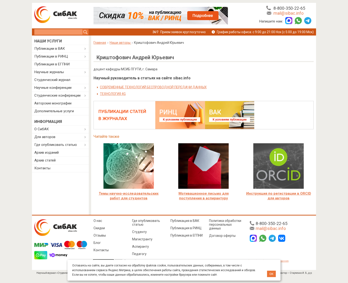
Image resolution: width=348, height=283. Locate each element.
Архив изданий (46, 152)
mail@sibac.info (288, 13)
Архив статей (45, 160)
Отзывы (100, 235)
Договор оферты (222, 236)
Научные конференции (52, 87)
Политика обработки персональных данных (225, 224)
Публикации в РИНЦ (51, 56)
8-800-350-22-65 (289, 8)
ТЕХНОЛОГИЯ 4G (113, 94)
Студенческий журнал (52, 80)
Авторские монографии (52, 103)
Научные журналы (49, 72)
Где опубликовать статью (55, 145)
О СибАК (41, 129)
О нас (98, 221)
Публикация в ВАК (184, 221)
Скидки (99, 228)
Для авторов (44, 137)
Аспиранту (140, 246)
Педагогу (139, 254)
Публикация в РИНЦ (185, 228)
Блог (97, 243)
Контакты (42, 168)
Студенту (139, 232)
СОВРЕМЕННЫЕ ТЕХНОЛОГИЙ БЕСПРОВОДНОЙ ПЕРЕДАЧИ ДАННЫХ (153, 87)
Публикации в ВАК (49, 48)
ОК (271, 274)
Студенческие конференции (57, 95)
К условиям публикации (180, 119)
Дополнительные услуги (54, 111)
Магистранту (142, 239)
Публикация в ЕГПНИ (52, 64)
